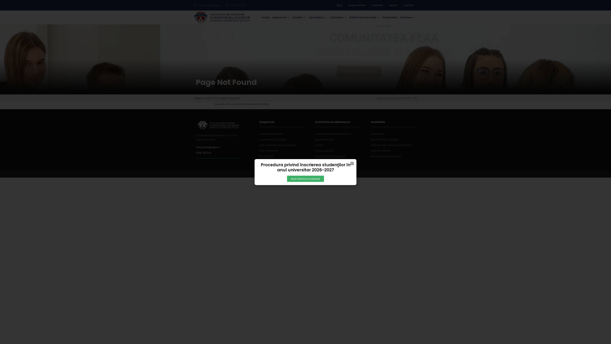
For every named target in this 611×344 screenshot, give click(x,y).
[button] (352, 163)
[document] (305, 172)
